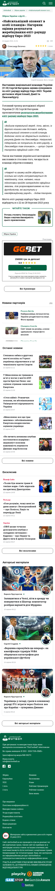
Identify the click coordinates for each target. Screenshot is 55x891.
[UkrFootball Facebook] (4, 766)
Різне (31, 782)
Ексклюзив (34, 778)
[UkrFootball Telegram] (9, 766)
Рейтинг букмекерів (38, 786)
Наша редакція (9, 824)
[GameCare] (27, 885)
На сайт (27, 268)
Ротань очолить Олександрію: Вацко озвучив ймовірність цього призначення (20, 217)
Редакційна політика (12, 816)
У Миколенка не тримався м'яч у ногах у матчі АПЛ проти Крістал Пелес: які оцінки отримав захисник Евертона (18, 381)
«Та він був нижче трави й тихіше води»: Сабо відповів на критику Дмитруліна (19, 486)
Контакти (7, 827)
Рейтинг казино (36, 790)
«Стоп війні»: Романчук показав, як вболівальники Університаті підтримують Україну (18, 402)
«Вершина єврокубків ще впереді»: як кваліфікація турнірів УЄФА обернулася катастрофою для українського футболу (26, 653)
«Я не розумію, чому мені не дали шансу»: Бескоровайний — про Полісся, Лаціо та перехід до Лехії (19, 508)
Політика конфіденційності (16, 805)
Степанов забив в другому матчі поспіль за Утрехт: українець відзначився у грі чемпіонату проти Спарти (19, 360)
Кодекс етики (9, 820)
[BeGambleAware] (37, 880)
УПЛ (4, 782)
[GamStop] (14, 880)
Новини (32, 775)
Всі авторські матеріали (27, 723)
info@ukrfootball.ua (11, 761)
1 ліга (5, 786)
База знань (34, 793)
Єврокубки (8, 778)
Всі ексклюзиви (27, 551)
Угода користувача (11, 812)
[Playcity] (19, 874)
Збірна (6, 775)
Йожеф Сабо (9, 480)
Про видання (9, 801)
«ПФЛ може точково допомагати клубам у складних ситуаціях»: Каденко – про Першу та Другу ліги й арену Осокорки (19, 532)
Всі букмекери (27, 289)
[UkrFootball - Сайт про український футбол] (10, 3)
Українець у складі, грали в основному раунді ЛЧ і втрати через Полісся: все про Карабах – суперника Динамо (27, 704)
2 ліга (5, 790)
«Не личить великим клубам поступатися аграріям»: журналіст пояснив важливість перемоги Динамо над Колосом (19, 442)
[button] (44, 3)
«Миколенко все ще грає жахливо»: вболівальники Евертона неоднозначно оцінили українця (17, 422)
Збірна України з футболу (15, 16)
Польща (6, 500)
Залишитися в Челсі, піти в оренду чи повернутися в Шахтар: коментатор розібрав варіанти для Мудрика (26, 601)
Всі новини (27, 461)
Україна (6, 523)
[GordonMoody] (35, 874)
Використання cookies (13, 809)
